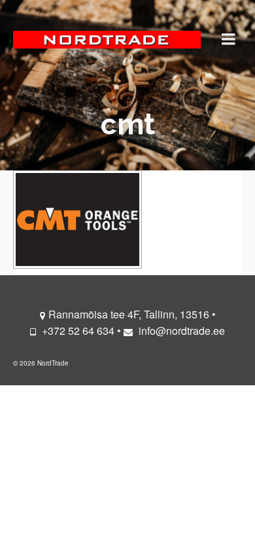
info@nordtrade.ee (180, 330)
